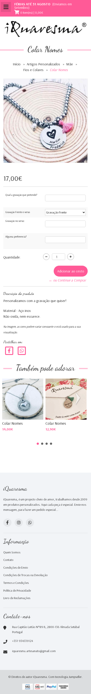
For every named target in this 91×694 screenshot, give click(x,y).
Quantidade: (12, 257)
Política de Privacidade (17, 590)
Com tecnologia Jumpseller (65, 677)
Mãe (69, 64)
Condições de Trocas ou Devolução (25, 575)
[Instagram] (19, 523)
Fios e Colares (33, 70)
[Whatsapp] (30, 523)
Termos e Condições (16, 583)
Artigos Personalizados (43, 64)
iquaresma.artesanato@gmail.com (34, 651)
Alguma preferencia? (16, 236)
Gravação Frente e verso (17, 212)
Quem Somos (11, 552)
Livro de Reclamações (16, 598)
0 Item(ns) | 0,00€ (31, 13)
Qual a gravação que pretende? (21, 194)
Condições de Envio (15, 568)
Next (78, 398)
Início (17, 64)
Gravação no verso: (15, 221)
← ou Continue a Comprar (67, 280)
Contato (8, 560)
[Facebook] (9, 350)
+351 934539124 (22, 641)
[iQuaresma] (45, 29)
